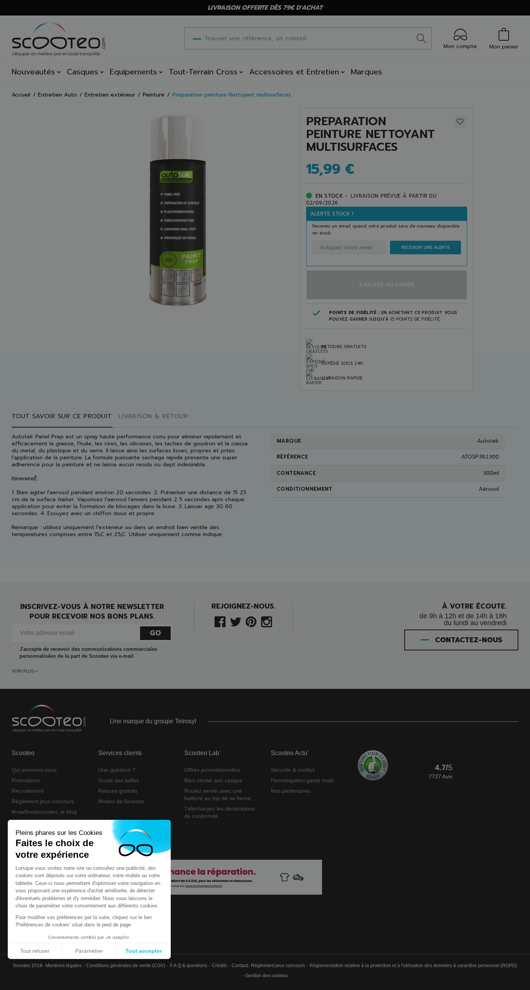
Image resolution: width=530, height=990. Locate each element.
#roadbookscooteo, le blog (44, 812)
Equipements (133, 72)
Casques (82, 72)
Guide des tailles (118, 780)
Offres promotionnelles (212, 770)
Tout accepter (143, 951)
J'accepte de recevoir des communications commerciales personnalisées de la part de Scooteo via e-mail (88, 652)
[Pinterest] (251, 621)
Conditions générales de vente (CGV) (125, 965)
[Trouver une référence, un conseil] (421, 38)
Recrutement (27, 791)
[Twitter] (236, 621)
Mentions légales (63, 965)
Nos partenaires (290, 791)
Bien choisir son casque (213, 780)
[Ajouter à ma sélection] (460, 121)
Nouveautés (33, 72)
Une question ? (116, 770)
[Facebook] (220, 621)
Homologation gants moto (302, 780)
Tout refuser (35, 951)
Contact (240, 965)
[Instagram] (266, 621)
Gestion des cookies (266, 975)
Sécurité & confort (293, 770)
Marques (366, 72)
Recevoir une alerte (425, 247)
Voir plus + (25, 671)
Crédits (219, 965)
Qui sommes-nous (34, 770)
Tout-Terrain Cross (203, 72)
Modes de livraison (121, 801)
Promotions (26, 780)
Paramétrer (89, 951)
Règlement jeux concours (43, 801)
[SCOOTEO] (59, 39)
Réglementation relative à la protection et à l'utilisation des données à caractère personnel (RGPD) (413, 965)
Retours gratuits (117, 791)
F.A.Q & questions (188, 965)
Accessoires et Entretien (294, 72)
